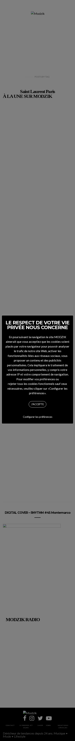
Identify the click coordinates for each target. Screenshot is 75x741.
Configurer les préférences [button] (37, 416)
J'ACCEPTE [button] (37, 404)
